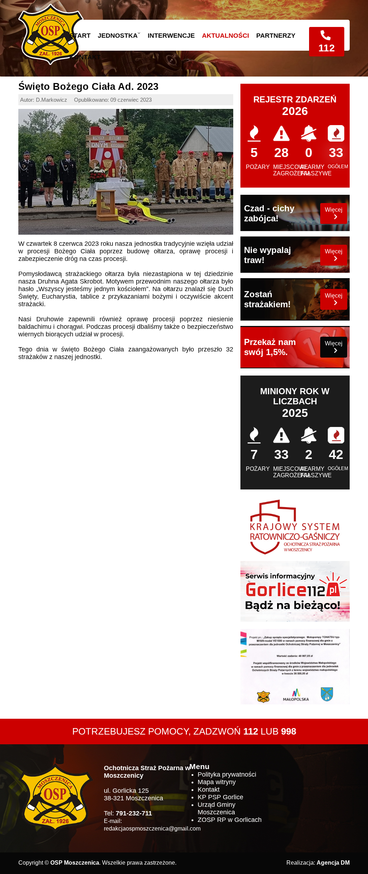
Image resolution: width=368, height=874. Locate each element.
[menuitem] (76, 35)
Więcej (333, 210)
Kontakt (209, 789)
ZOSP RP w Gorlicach (230, 819)
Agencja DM (333, 863)
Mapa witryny (217, 782)
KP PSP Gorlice (220, 797)
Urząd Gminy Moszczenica (216, 808)
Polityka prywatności (227, 774)
